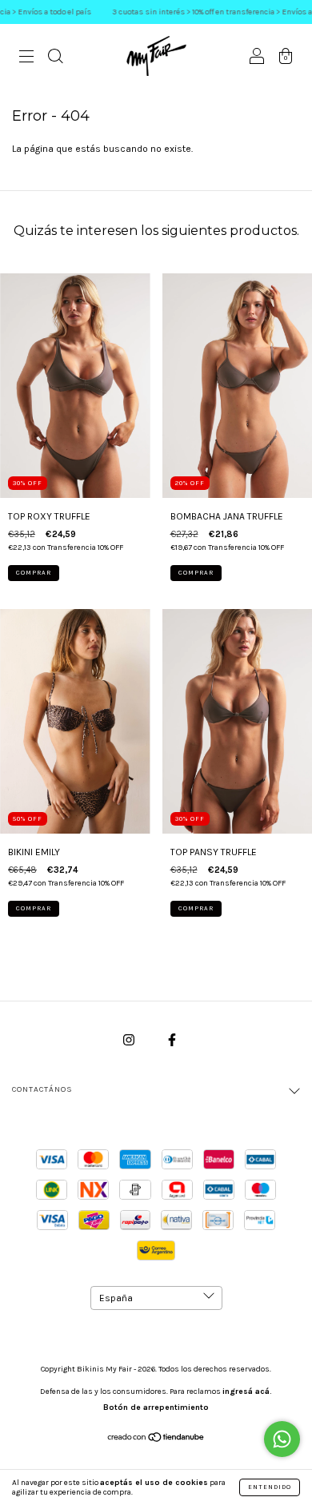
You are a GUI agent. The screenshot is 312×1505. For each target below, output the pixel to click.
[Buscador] (55, 58)
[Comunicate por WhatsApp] (282, 1439)
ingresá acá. (247, 1391)
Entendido (269, 1487)
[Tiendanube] (156, 1439)
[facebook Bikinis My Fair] (172, 1040)
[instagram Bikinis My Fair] (130, 1040)
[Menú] (26, 58)
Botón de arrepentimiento (156, 1407)
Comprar (33, 572)
